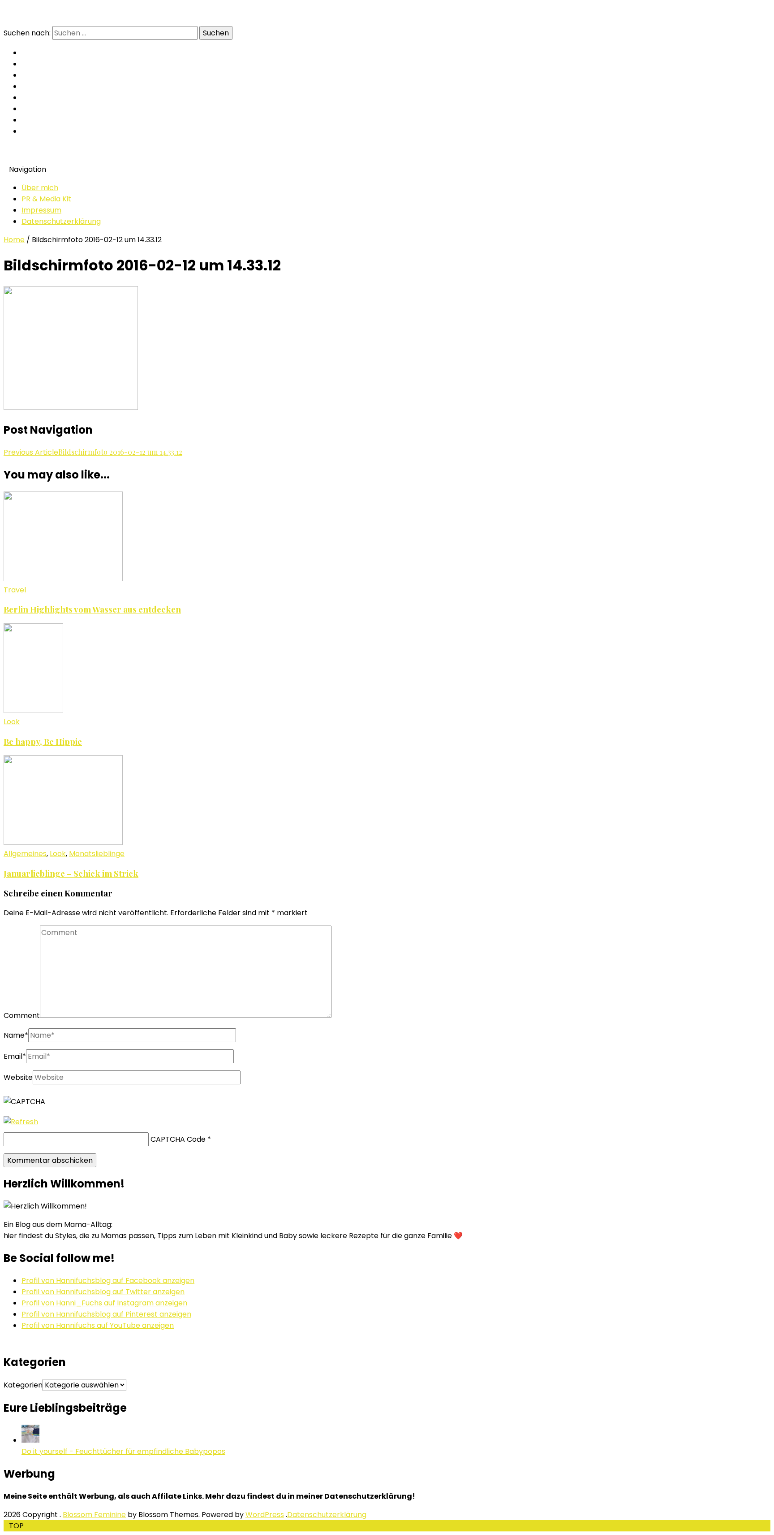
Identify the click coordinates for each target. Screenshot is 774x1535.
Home (14, 240)
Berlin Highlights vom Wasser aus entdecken (92, 609)
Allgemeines (25, 853)
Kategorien (23, 1385)
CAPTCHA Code (178, 1139)
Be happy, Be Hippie (43, 741)
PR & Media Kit (46, 199)
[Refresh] (21, 1122)
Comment (22, 1015)
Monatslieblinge (97, 853)
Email (15, 1056)
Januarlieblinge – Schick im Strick (71, 873)
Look (12, 722)
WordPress (264, 1514)
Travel (15, 590)
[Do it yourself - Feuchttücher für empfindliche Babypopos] (30, 1440)
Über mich (40, 188)
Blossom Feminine (94, 1514)
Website (18, 1077)
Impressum (41, 210)
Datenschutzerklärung (61, 221)
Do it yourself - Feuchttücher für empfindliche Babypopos (123, 1451)
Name (16, 1035)
